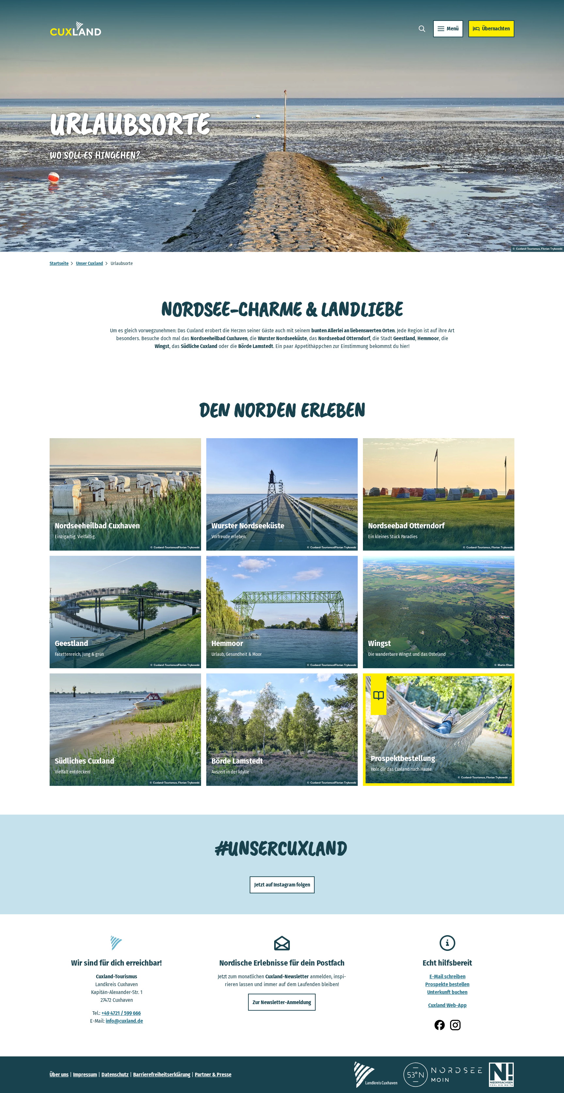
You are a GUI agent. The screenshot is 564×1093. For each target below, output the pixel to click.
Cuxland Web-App (447, 1005)
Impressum (85, 1074)
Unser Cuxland (89, 263)
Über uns (59, 1074)
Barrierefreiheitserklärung (161, 1074)
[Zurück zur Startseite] (76, 28)
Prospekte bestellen (447, 984)
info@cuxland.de (124, 1021)
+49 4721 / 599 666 (121, 1013)
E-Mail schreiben (447, 976)
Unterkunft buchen (447, 992)
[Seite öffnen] (375, 1075)
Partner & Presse (213, 1074)
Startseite (59, 263)
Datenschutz (115, 1074)
